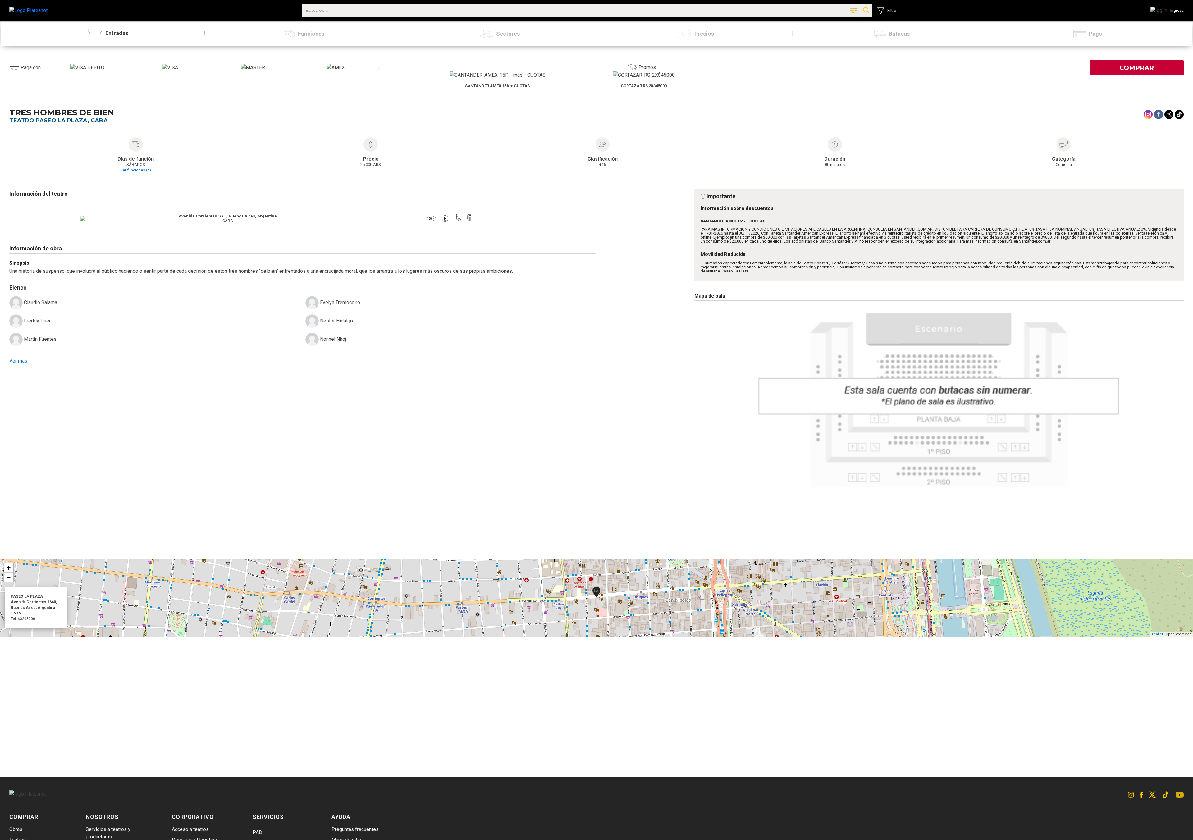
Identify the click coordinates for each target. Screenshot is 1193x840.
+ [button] (9, 568)
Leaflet (1157, 634)
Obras (15, 829)
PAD (257, 832)
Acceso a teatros (190, 829)
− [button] (9, 577)
